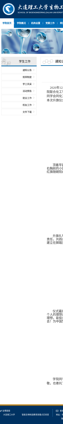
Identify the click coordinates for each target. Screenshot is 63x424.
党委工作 (50, 23)
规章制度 (27, 77)
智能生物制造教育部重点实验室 (35, 415)
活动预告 (27, 91)
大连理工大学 (9, 415)
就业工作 (27, 98)
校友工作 (27, 105)
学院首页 (6, 23)
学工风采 (27, 84)
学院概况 (21, 23)
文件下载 (27, 112)
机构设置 (35, 23)
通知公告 (27, 70)
